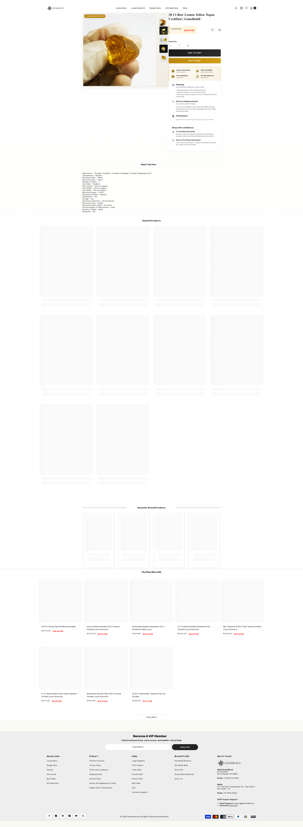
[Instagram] (55, 815)
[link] (66, 300)
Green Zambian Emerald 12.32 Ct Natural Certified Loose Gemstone (103, 628)
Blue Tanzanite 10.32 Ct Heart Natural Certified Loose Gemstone (242, 628)
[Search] (236, 8)
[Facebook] (49, 815)
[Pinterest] (62, 815)
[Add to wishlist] (212, 30)
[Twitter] (82, 815)
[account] (241, 8)
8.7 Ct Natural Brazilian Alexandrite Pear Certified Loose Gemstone (194, 628)
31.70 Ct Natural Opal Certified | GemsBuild (58, 627)
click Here (234, 805)
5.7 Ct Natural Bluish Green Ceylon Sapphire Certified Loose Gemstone (59, 695)
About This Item (148, 164)
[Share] (219, 30)
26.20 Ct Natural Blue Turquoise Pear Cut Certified (148, 695)
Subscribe (185, 747)
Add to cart (195, 53)
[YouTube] (76, 815)
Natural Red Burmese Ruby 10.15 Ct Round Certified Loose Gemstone (104, 695)
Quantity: (173, 41)
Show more (151, 717)
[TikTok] (69, 815)
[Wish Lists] (246, 8)
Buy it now (195, 61)
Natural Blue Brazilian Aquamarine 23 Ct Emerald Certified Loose (148, 628)
